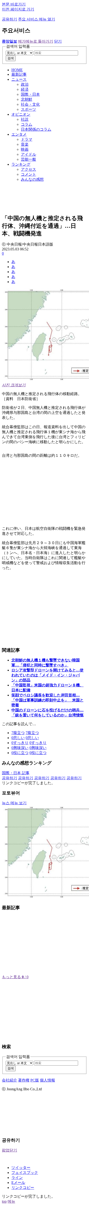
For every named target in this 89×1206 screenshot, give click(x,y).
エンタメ (19, 134)
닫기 (58, 41)
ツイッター (20, 1168)
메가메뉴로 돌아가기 (35, 41)
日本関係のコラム (36, 129)
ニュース (19, 79)
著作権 (23, 1080)
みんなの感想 (32, 179)
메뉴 (11, 1201)
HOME (17, 70)
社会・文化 (30, 104)
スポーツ (28, 109)
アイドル (28, 154)
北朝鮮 (26, 99)
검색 (11, 58)
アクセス (28, 169)
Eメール (18, 1183)
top (4, 1201)
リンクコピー (22, 1188)
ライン (17, 1178)
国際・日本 (30, 94)
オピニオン (20, 114)
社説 (24, 119)
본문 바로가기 (14, 4)
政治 (24, 84)
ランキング (20, 164)
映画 (24, 149)
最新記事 (19, 74)
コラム (26, 124)
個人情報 (47, 1080)
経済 (24, 89)
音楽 (24, 144)
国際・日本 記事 (15, 773)
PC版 (34, 1080)
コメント (28, 174)
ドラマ (26, 139)
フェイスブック (24, 1173)
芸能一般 (28, 159)
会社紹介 (9, 1080)
